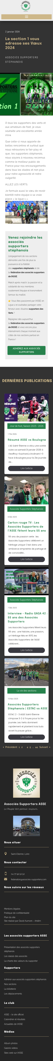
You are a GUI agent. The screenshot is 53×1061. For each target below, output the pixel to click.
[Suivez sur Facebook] (6, 899)
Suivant (43, 747)
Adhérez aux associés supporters (26, 350)
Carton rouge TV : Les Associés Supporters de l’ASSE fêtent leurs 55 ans (27, 526)
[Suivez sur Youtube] (12, 899)
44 (36, 747)
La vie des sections (26, 690)
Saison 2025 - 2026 (33, 426)
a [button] (26, 16)
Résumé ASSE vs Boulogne (27, 440)
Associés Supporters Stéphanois (26, 509)
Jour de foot (16, 426)
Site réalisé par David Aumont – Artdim (22, 921)
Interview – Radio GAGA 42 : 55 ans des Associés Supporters (28, 617)
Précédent (11, 747)
